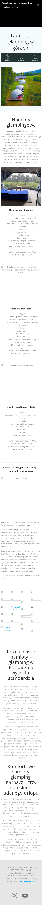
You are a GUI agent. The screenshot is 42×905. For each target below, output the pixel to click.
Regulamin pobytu (27, 881)
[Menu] (38, 5)
